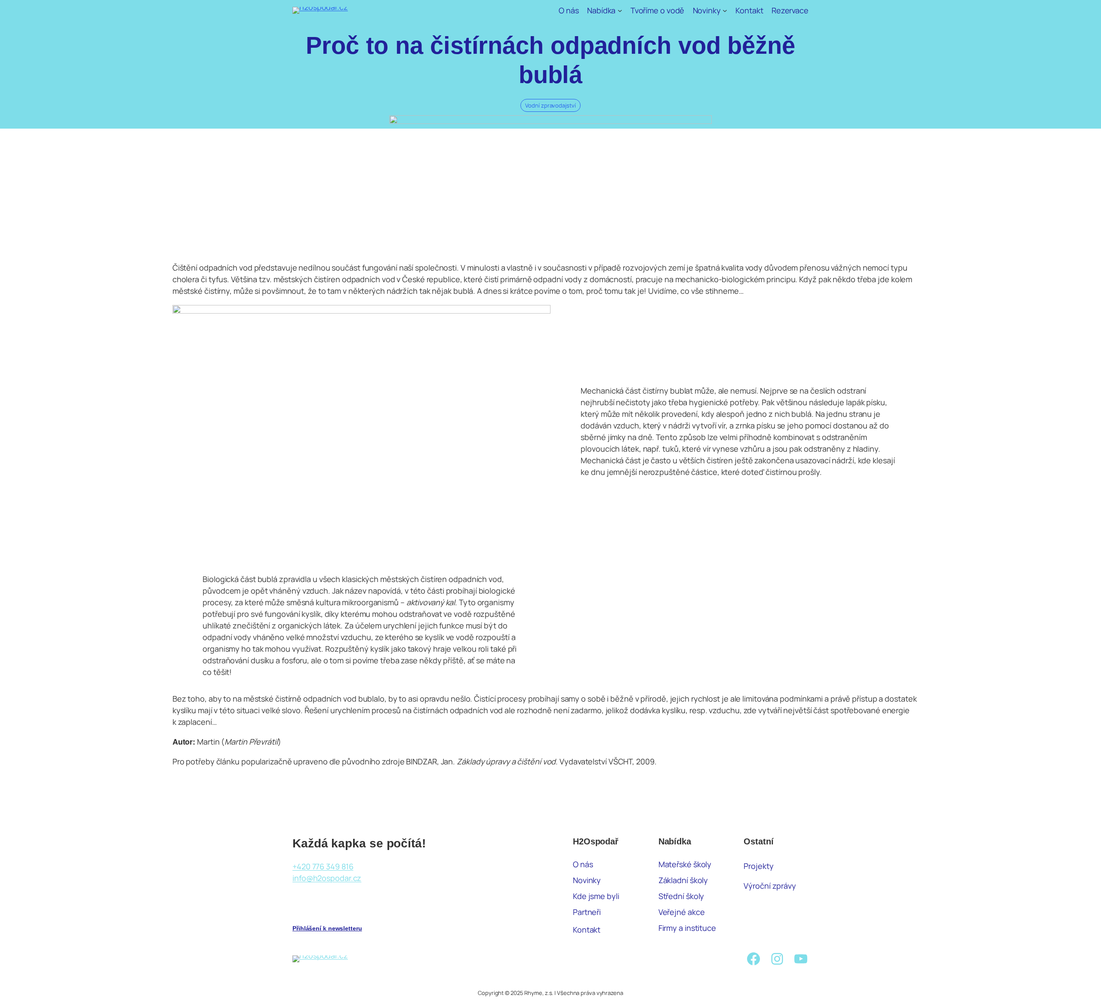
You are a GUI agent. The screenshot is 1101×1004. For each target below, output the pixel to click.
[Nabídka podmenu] (620, 10)
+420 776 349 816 (322, 866)
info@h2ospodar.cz (326, 878)
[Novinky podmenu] (725, 10)
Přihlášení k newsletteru (327, 928)
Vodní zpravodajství (550, 105)
